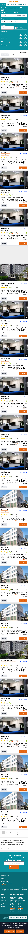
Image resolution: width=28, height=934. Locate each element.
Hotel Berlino (5, 77)
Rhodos (20, 903)
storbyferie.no (17, 919)
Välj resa (22, 92)
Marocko (20, 909)
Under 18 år (13, 897)
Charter (3, 4)
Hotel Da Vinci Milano (8, 283)
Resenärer (4, 31)
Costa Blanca (21, 900)
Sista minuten (4, 905)
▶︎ (26, 66)
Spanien (20, 897)
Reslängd (3, 25)
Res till (16, 12)
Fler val (4, 92)
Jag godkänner (9, 931)
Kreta (11, 903)
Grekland (20, 901)
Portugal (12, 908)
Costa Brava (13, 900)
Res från (3, 12)
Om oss (3, 878)
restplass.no (5, 917)
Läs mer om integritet (14, 927)
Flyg (8, 4)
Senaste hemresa (19, 19)
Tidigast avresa (5, 19)
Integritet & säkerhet (6, 883)
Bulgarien (20, 908)
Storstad (13, 4)
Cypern (12, 906)
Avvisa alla (20, 931)
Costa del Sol (13, 901)
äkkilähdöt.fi (4, 918)
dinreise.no (10, 919)
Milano (3, 79)
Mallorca (12, 898)
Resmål (3, 906)
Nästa (16, 834)
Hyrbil (25, 4)
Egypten (12, 911)
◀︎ (1, 66)
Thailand (12, 909)
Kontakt (3, 879)
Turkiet (12, 905)
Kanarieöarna (21, 898)
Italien (7, 79)
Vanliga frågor (4, 881)
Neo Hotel (4, 510)
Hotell (20, 4)
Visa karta (5, 55)
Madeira (20, 911)
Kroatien (20, 906)
